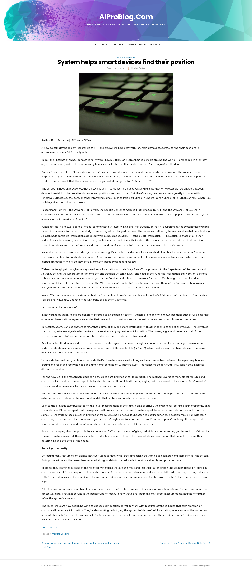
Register (155, 44)
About (105, 44)
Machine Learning (126, 57)
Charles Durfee (138, 68)
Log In (142, 44)
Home (95, 44)
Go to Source (49, 527)
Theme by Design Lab (200, 565)
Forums (131, 44)
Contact (118, 44)
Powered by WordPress (176, 565)
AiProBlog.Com (126, 17)
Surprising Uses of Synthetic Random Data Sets (184, 543)
